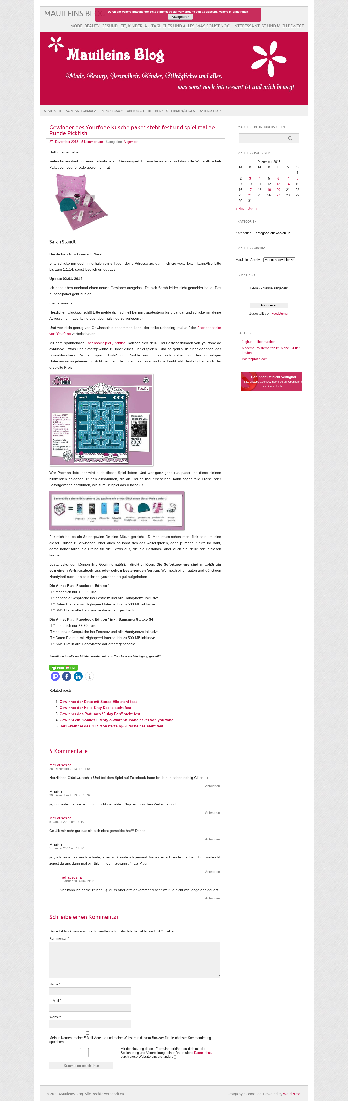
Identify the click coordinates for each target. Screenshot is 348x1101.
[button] (55, 676)
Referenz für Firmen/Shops (171, 111)
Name (54, 984)
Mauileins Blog (74, 14)
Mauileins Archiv (248, 260)
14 (288, 184)
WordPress (291, 1094)
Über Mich (135, 111)
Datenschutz (210, 111)
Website (55, 1017)
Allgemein (131, 142)
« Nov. (240, 209)
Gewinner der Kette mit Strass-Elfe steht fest (98, 701)
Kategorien (243, 233)
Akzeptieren (180, 16)
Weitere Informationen (233, 12)
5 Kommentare (92, 142)
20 (278, 190)
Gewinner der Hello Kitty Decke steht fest (95, 708)
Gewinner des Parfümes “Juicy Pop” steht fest (100, 714)
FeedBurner (279, 313)
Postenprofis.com (255, 359)
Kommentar (59, 938)
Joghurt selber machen (258, 342)
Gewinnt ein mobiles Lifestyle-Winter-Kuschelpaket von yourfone (116, 720)
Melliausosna (60, 818)
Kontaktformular (82, 111)
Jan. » (252, 209)
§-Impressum (112, 111)
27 (278, 195)
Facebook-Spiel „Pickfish (106, 343)
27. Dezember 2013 (63, 142)
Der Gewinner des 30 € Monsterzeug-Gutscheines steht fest (111, 726)
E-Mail (55, 1001)
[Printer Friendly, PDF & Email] (63, 667)
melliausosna (60, 765)
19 (269, 190)
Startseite (53, 111)
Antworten (212, 786)
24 (250, 195)
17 (250, 190)
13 (278, 184)
